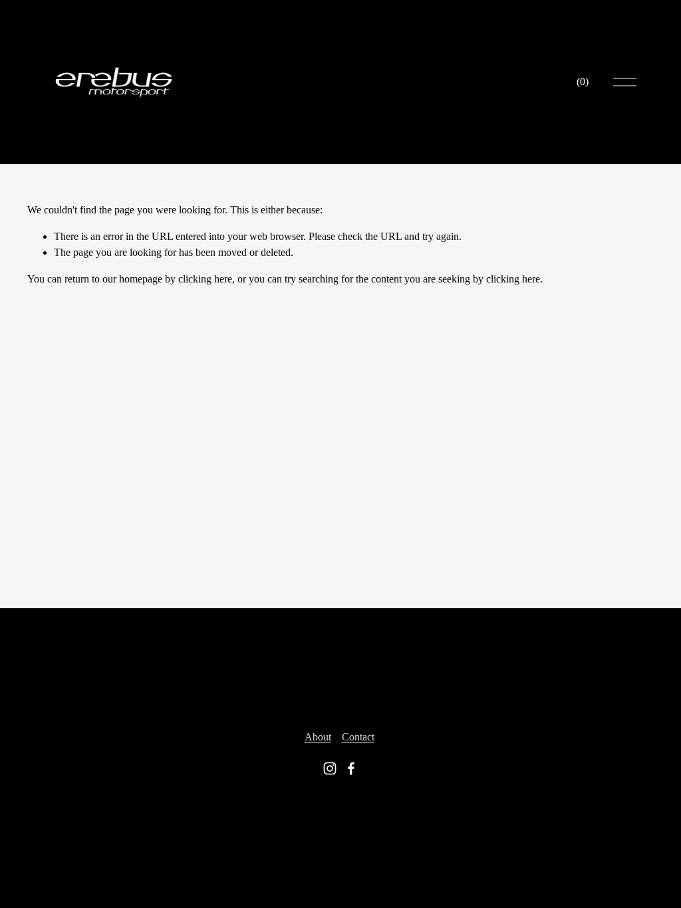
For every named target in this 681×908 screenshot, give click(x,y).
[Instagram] (330, 768)
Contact (358, 736)
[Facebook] (351, 768)
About (318, 736)
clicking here (205, 278)
